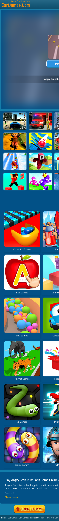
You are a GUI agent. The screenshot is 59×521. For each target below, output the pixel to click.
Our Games (12, 518)
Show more (11, 497)
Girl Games (24, 518)
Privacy (49, 518)
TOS (43, 518)
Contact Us (34, 518)
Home (3, 518)
